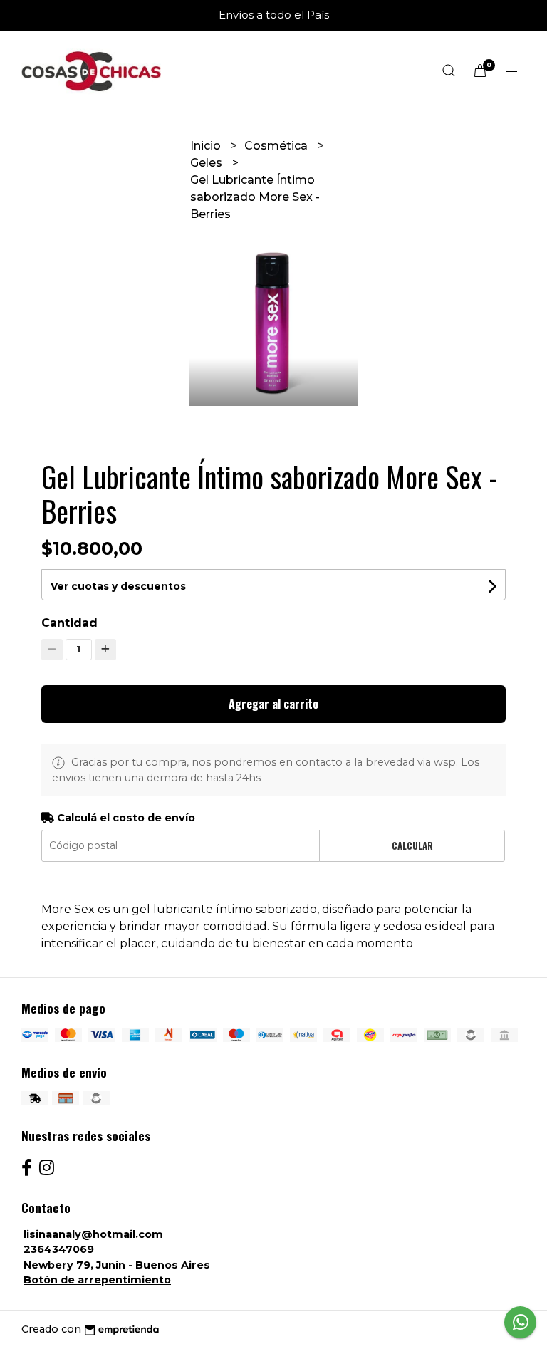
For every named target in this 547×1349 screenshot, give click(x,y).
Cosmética (277, 145)
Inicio (207, 145)
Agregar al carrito (273, 703)
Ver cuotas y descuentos (118, 586)
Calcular (412, 846)
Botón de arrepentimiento (97, 1280)
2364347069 (59, 1249)
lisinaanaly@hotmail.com (93, 1234)
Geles (207, 163)
